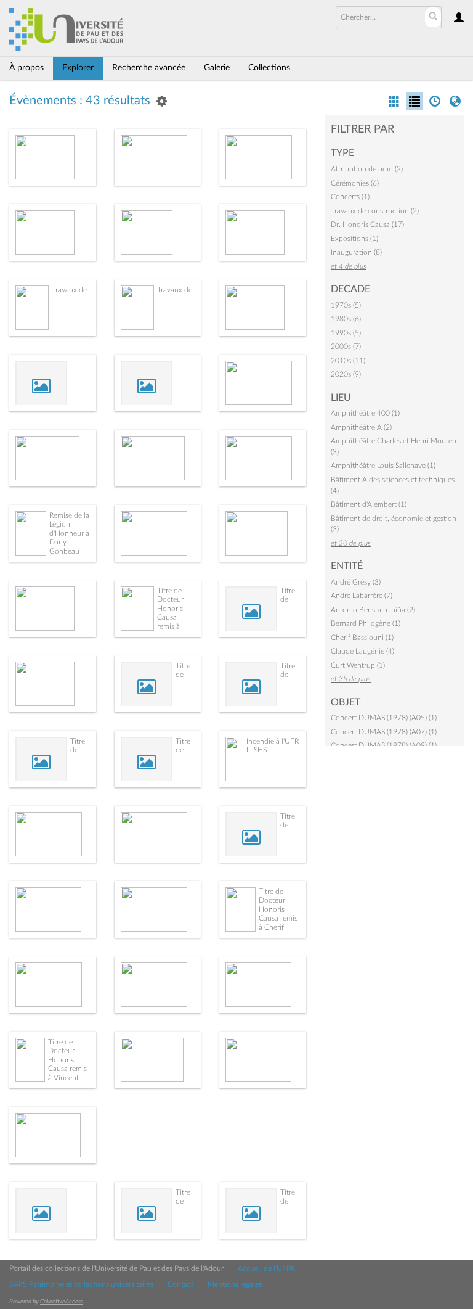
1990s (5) (346, 333)
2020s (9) (346, 374)
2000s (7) (346, 346)
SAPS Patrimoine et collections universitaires (81, 1284)
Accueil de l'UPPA (266, 1268)
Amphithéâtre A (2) (361, 427)
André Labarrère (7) (361, 595)
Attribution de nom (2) (367, 169)
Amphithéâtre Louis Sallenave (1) (383, 465)
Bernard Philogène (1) (365, 623)
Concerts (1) (350, 196)
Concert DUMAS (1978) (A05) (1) (384, 717)
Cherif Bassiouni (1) (362, 637)
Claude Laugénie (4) (362, 651)
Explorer (78, 68)
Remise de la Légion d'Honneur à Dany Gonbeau (69, 533)
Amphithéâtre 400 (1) (365, 413)
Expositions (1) (354, 238)
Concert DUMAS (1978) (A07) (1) (384, 732)
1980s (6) (346, 318)
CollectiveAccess (61, 1302)
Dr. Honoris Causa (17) (367, 224)
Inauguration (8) (356, 252)
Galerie (217, 68)
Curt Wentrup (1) (358, 665)
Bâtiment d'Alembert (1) (368, 504)
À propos (26, 68)
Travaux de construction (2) (375, 211)
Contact (180, 1284)
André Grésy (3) (356, 582)
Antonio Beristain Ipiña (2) (373, 609)
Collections (269, 68)
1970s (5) (346, 305)
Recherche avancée (148, 68)
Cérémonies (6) (355, 183)
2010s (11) (348, 360)
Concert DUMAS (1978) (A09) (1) (384, 745)
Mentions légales (235, 1284)
